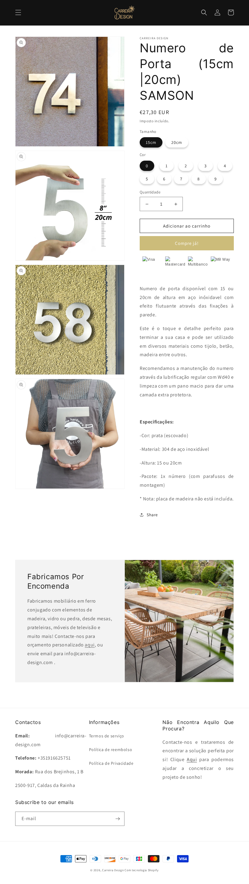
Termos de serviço (106, 736)
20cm (176, 142)
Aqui (192, 759)
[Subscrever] (117, 819)
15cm (151, 142)
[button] (18, 12)
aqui (89, 645)
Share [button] (152, 514)
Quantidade (150, 192)
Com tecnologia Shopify (141, 870)
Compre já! (187, 243)
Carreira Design (113, 870)
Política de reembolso (110, 749)
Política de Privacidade (111, 763)
